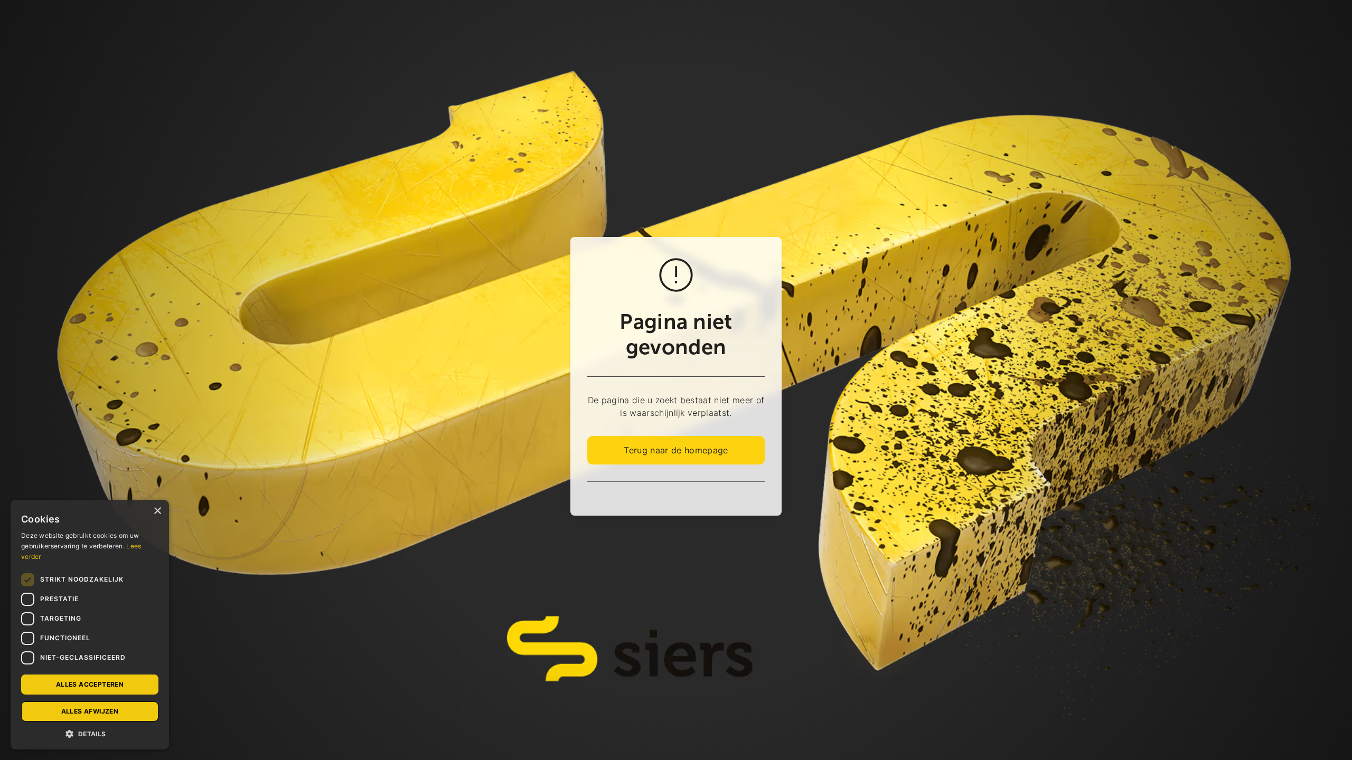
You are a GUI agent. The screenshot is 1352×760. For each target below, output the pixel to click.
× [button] (157, 511)
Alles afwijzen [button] (90, 711)
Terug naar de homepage (676, 450)
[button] (89, 733)
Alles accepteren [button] (90, 684)
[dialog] (90, 624)
